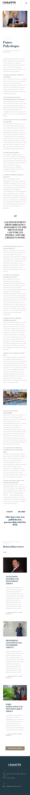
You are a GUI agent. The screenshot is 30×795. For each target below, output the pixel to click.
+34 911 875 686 (10, 778)
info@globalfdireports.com (13, 786)
